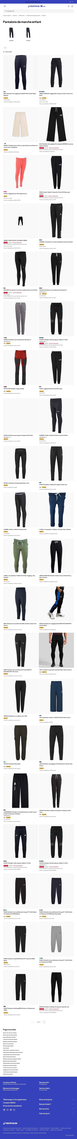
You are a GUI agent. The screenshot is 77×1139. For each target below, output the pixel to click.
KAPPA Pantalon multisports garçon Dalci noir (53, 484)
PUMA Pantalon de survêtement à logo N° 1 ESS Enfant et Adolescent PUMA (56, 961)
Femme (28, 40)
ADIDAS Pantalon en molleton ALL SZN (15, 716)
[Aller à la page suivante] (44, 1022)
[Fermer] (73, 2)
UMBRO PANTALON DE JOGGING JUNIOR (15, 240)
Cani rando (6, 1048)
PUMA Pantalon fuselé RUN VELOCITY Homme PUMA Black (19, 959)
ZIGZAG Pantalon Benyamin (12, 764)
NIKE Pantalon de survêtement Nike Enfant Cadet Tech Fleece (20, 624)
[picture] (20, 72)
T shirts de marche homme (10, 1072)
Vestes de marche (8, 1074)
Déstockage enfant (8, 1046)
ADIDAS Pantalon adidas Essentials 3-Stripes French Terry (55, 811)
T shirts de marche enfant (10, 1067)
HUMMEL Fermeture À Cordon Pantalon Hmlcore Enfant (56, 242)
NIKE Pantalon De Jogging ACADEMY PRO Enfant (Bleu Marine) (20, 94)
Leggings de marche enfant (10, 1069)
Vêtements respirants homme (11, 1050)
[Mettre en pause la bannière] (70, 2)
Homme (11, 40)
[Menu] (5, 6)
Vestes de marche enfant (10, 1065)
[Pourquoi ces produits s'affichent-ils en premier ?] (4, 52)
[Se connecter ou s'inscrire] (68, 6)
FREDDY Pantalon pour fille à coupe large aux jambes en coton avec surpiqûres (21, 146)
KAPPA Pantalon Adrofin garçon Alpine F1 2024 (53, 339)
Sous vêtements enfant (9, 1037)
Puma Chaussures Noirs (9, 1056)
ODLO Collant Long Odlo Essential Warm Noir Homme (55, 670)
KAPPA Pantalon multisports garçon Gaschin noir (54, 1007)
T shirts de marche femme (10, 1039)
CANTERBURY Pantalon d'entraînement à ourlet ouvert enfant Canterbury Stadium (20, 813)
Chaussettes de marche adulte (11, 1063)
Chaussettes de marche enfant (11, 1054)
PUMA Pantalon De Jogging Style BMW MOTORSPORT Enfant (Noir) (55, 624)
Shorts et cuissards (8, 1043)
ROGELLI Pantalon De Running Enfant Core (16, 483)
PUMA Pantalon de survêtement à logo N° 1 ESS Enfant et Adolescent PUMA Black (20, 913)
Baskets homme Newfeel (9, 1061)
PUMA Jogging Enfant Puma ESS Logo (50, 388)
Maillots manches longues (10, 1041)
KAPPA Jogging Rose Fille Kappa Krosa (15, 193)
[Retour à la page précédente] (33, 1022)
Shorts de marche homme (10, 1035)
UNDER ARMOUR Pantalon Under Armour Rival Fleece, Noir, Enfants (55, 576)
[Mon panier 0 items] (72, 6)
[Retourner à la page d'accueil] (36, 6)
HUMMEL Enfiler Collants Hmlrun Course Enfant (53, 435)
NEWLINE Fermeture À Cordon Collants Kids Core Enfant (20, 290)
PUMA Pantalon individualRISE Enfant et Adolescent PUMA (19, 1009)
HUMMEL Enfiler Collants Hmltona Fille (15, 529)
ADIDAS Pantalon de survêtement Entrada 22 (53, 290)
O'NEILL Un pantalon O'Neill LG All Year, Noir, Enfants (55, 529)
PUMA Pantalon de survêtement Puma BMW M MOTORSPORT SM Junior (18, 670)
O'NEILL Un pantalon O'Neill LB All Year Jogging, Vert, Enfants (20, 576)
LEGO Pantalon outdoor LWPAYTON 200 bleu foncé (54, 717)
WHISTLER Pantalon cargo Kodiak (14, 388)
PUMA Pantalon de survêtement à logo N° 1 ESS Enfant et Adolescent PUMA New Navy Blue (56, 913)
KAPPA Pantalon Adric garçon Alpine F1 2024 (17, 863)
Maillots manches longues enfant (12, 1059)
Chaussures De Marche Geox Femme (13, 1052)
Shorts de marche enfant (9, 1033)
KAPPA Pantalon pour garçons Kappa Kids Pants (18, 435)
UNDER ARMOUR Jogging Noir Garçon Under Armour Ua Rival (56, 94)
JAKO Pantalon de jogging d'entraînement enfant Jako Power (56, 764)
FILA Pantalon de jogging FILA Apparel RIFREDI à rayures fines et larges (56, 145)
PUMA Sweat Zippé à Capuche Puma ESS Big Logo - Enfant (55, 193)
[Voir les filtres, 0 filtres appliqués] (5, 48)
